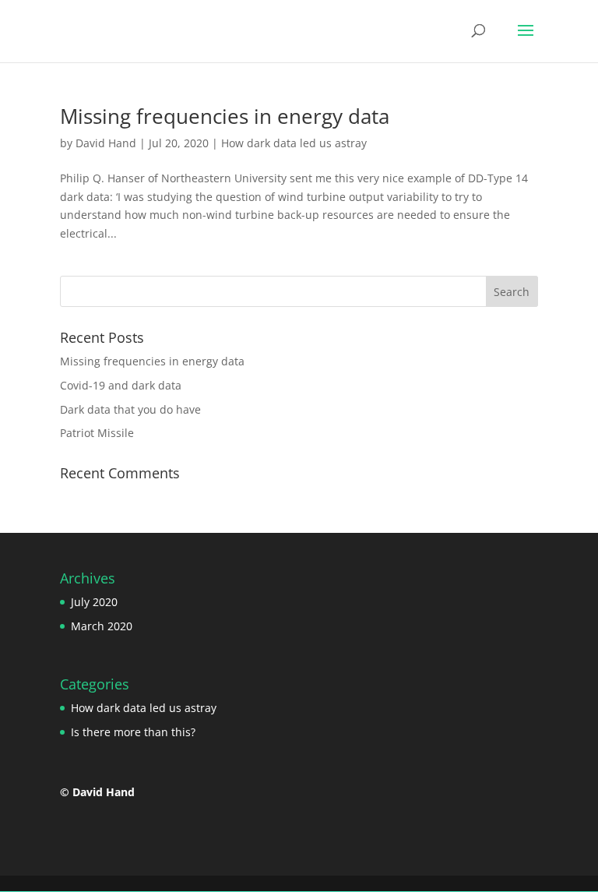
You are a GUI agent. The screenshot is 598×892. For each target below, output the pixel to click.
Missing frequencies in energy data (224, 116)
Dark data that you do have (130, 409)
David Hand (106, 143)
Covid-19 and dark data (120, 385)
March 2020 (101, 626)
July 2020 (94, 601)
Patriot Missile (97, 432)
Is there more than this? (133, 732)
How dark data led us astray (294, 143)
